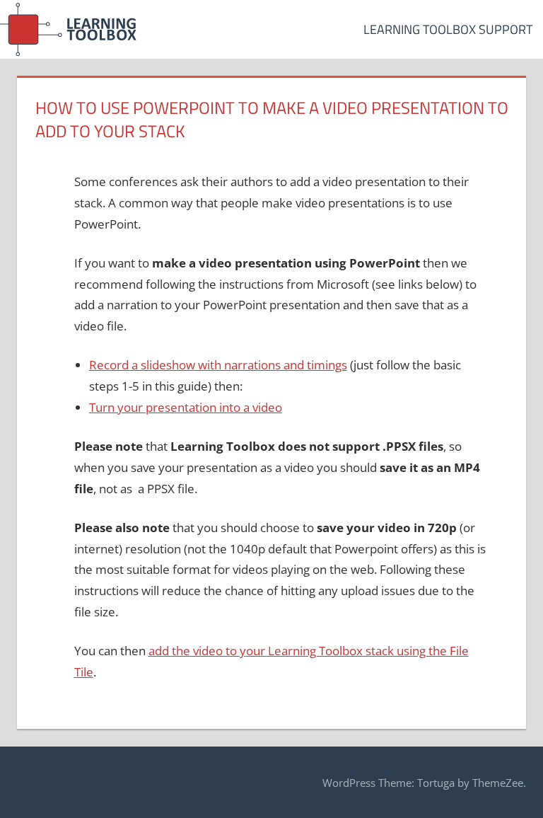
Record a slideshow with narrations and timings (218, 365)
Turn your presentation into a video (185, 407)
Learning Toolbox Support (447, 29)
